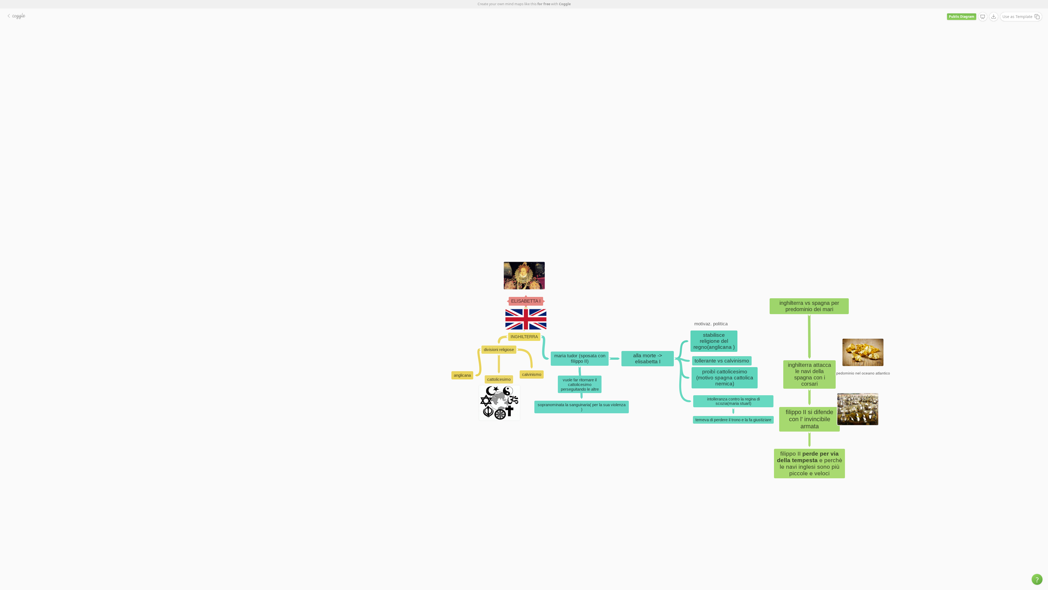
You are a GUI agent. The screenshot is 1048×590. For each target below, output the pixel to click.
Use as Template (1017, 16)
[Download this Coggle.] (993, 16)
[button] (1037, 579)
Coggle (565, 4)
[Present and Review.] (982, 17)
